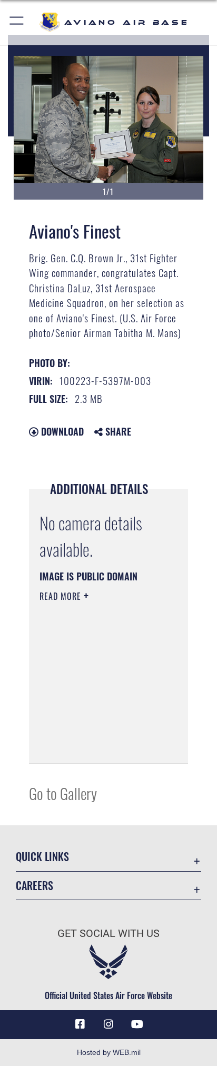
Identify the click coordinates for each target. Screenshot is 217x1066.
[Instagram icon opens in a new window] (108, 1024)
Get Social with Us (108, 933)
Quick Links (42, 856)
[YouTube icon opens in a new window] (137, 1024)
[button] (17, 22)
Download (61, 431)
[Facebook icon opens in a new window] (80, 1024)
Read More (62, 596)
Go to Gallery (63, 793)
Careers (34, 885)
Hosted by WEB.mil (109, 1052)
